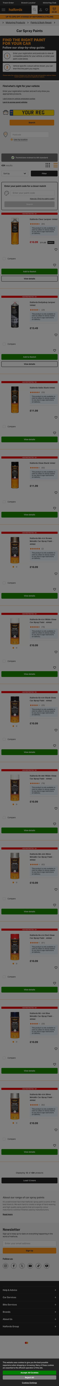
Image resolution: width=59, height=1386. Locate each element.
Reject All (29, 1377)
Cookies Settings (29, 1383)
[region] (29, 1372)
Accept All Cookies (30, 1372)
